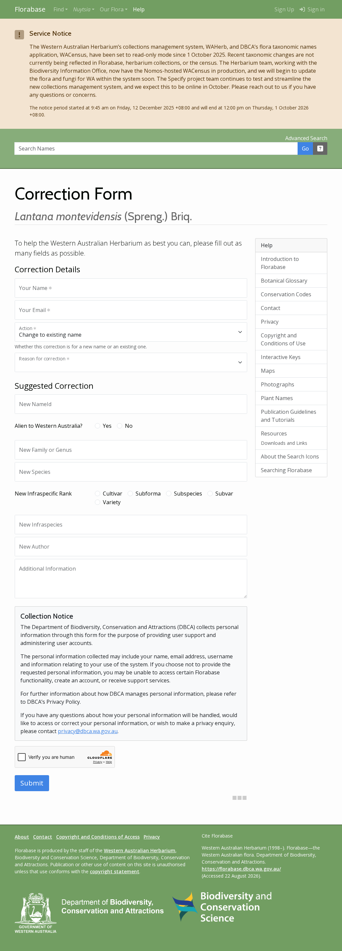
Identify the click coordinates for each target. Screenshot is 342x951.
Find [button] (58, 9)
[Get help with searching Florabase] (320, 148)
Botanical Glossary (284, 280)
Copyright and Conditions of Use (283, 339)
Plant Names (277, 398)
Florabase (30, 9)
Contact (270, 308)
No (129, 425)
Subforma (148, 493)
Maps (268, 370)
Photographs (277, 384)
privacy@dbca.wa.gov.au (88, 731)
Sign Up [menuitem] (284, 9)
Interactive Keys (281, 357)
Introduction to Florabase (280, 263)
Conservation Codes (286, 294)
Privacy (270, 321)
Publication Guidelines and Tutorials (288, 415)
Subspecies (188, 493)
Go (305, 148)
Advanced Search (306, 138)
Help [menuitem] (139, 9)
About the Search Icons (290, 456)
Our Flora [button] (112, 9)
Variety (112, 502)
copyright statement (114, 871)
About (22, 837)
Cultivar (112, 493)
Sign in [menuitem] (315, 9)
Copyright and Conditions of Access (98, 837)
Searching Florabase (286, 470)
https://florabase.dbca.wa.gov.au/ (241, 869)
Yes (107, 425)
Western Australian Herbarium (139, 850)
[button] (83, 9)
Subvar (224, 493)
